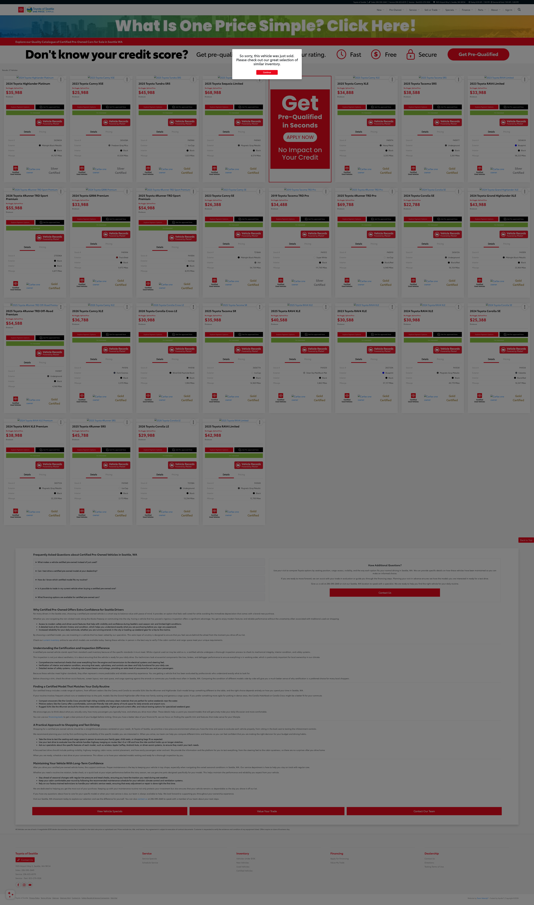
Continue (267, 72)
